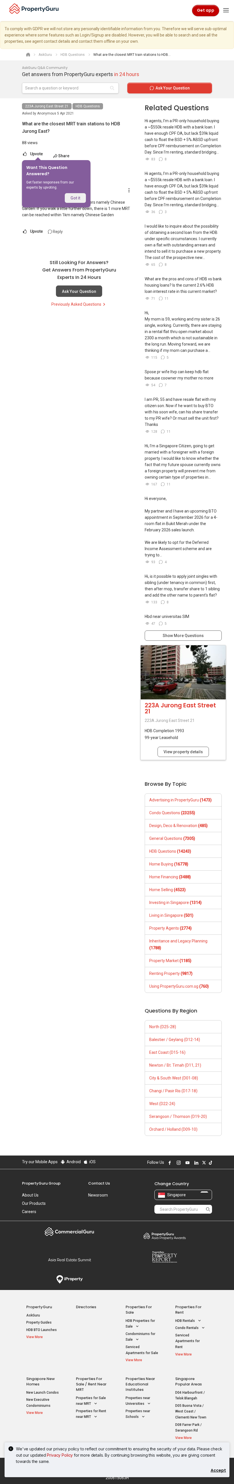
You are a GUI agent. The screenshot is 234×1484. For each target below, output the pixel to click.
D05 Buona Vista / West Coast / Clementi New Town (190, 1411)
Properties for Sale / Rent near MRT (91, 1384)
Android (73, 1162)
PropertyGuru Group (41, 1183)
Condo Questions (172, 813)
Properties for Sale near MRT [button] (91, 1401)
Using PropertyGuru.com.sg (179, 986)
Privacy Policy (60, 1455)
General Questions (172, 838)
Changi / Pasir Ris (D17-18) (173, 1091)
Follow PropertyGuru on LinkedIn (195, 1162)
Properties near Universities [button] (138, 1401)
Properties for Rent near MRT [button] (91, 1414)
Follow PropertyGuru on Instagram (177, 1162)
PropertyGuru (39, 1307)
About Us (30, 1195)
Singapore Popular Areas (188, 1381)
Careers (29, 1211)
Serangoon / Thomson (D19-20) (178, 1116)
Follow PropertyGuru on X (203, 1162)
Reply (57, 231)
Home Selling (167, 889)
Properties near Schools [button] (138, 1414)
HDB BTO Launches (41, 1330)
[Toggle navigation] (226, 11)
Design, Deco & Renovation (178, 825)
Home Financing (170, 877)
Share (63, 156)
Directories (86, 1307)
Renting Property (171, 973)
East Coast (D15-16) (167, 1052)
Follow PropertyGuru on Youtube (186, 1162)
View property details (183, 752)
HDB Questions (88, 106)
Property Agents (170, 928)
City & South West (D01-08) (173, 1078)
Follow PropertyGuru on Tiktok (209, 1162)
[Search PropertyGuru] (208, 1209)
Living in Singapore (171, 915)
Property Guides (39, 1322)
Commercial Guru (69, 1231)
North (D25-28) (162, 1026)
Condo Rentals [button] (187, 1328)
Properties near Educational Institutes (140, 1384)
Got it (75, 198)
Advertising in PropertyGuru (180, 800)
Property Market (170, 960)
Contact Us (99, 1183)
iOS (92, 1162)
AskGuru (33, 1315)
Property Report (164, 1257)
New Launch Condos (42, 1393)
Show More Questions (183, 635)
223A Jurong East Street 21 (46, 106)
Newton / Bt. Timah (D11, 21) (175, 1065)
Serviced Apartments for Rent (187, 1341)
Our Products (34, 1203)
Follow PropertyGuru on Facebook (169, 1162)
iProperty (69, 1279)
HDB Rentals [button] (185, 1321)
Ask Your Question (79, 291)
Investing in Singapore (175, 902)
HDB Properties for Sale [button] (140, 1324)
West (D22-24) (162, 1103)
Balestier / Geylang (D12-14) (174, 1039)
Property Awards (164, 1235)
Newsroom (98, 1195)
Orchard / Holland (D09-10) (173, 1129)
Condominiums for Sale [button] (140, 1337)
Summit (69, 1259)
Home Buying (168, 864)
